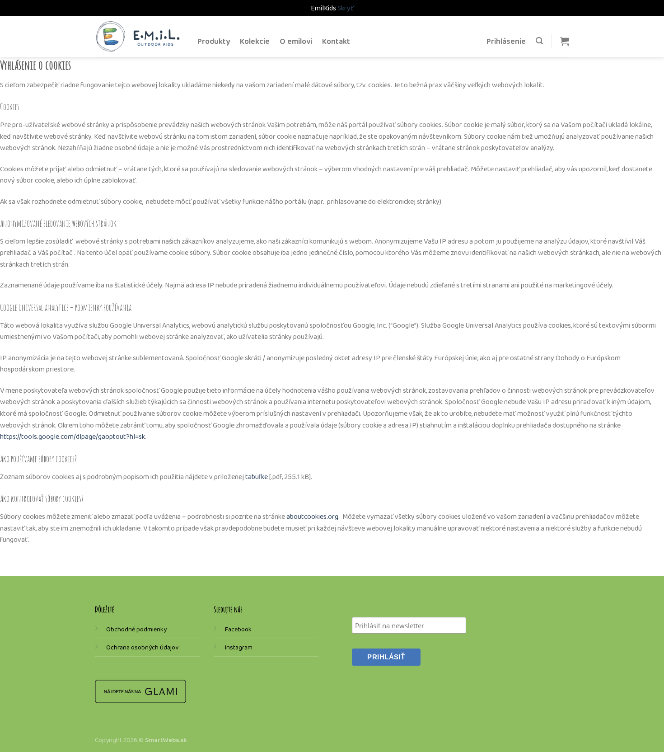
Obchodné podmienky (136, 629)
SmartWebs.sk (166, 740)
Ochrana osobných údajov (142, 647)
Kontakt (336, 41)
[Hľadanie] (539, 41)
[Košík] (564, 41)
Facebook (238, 629)
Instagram (239, 647)
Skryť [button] (345, 8)
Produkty (213, 41)
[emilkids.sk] (139, 36)
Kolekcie (255, 41)
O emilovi (296, 41)
